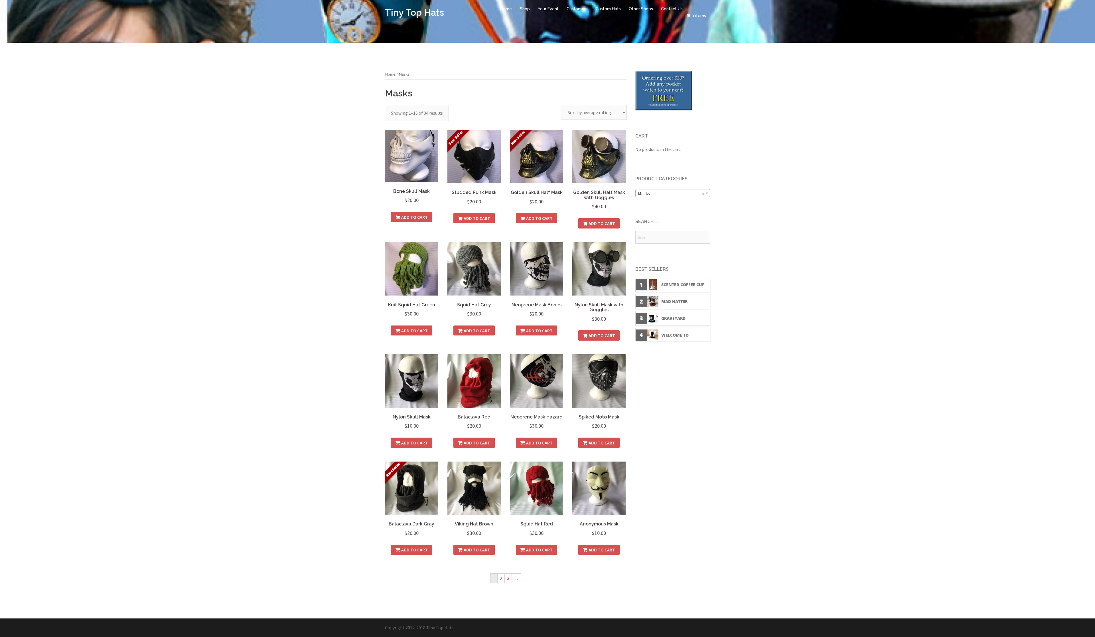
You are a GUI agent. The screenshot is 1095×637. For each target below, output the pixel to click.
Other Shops (641, 9)
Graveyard (673, 318)
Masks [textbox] (671, 193)
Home (506, 9)
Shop (525, 9)
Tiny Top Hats (414, 12)
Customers (577, 9)
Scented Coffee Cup (683, 284)
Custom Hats (608, 9)
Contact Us (672, 9)
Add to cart (414, 217)
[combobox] (672, 193)
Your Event (548, 9)
